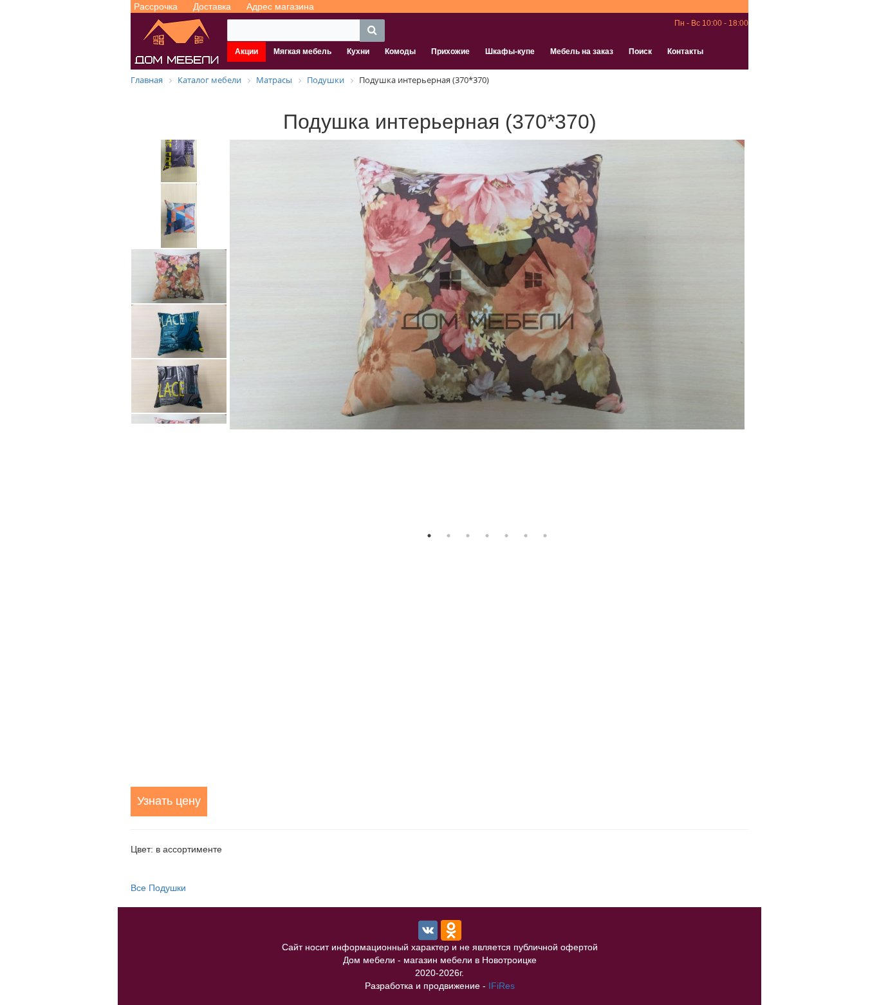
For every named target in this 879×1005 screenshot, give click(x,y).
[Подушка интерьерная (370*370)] (487, 284)
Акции (246, 51)
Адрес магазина (280, 6)
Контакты (685, 51)
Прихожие (450, 51)
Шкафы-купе (510, 51)
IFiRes (501, 986)
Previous (121, 281)
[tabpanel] (487, 284)
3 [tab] (467, 535)
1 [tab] (429, 535)
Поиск (640, 51)
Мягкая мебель (302, 51)
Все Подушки (158, 888)
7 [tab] (545, 535)
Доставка (212, 6)
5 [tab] (506, 535)
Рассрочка (156, 6)
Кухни (358, 51)
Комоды (400, 51)
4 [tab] (487, 535)
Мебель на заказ (581, 51)
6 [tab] (525, 535)
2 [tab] (448, 535)
